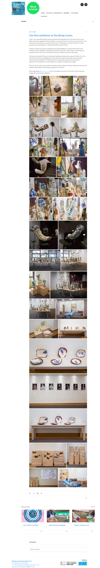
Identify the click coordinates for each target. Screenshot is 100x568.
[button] (93, 21)
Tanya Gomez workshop (57, 525)
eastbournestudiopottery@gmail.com (23, 567)
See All (93, 506)
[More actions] (86, 32)
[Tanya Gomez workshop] (58, 516)
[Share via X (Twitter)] (34, 493)
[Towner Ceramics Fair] (83, 516)
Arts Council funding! (30, 525)
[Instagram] (85, 4)
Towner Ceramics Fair (81, 525)
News (23, 21)
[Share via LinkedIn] (37, 493)
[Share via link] (41, 493)
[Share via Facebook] (30, 493)
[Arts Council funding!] (32, 516)
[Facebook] (82, 4)
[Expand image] (35, 86)
